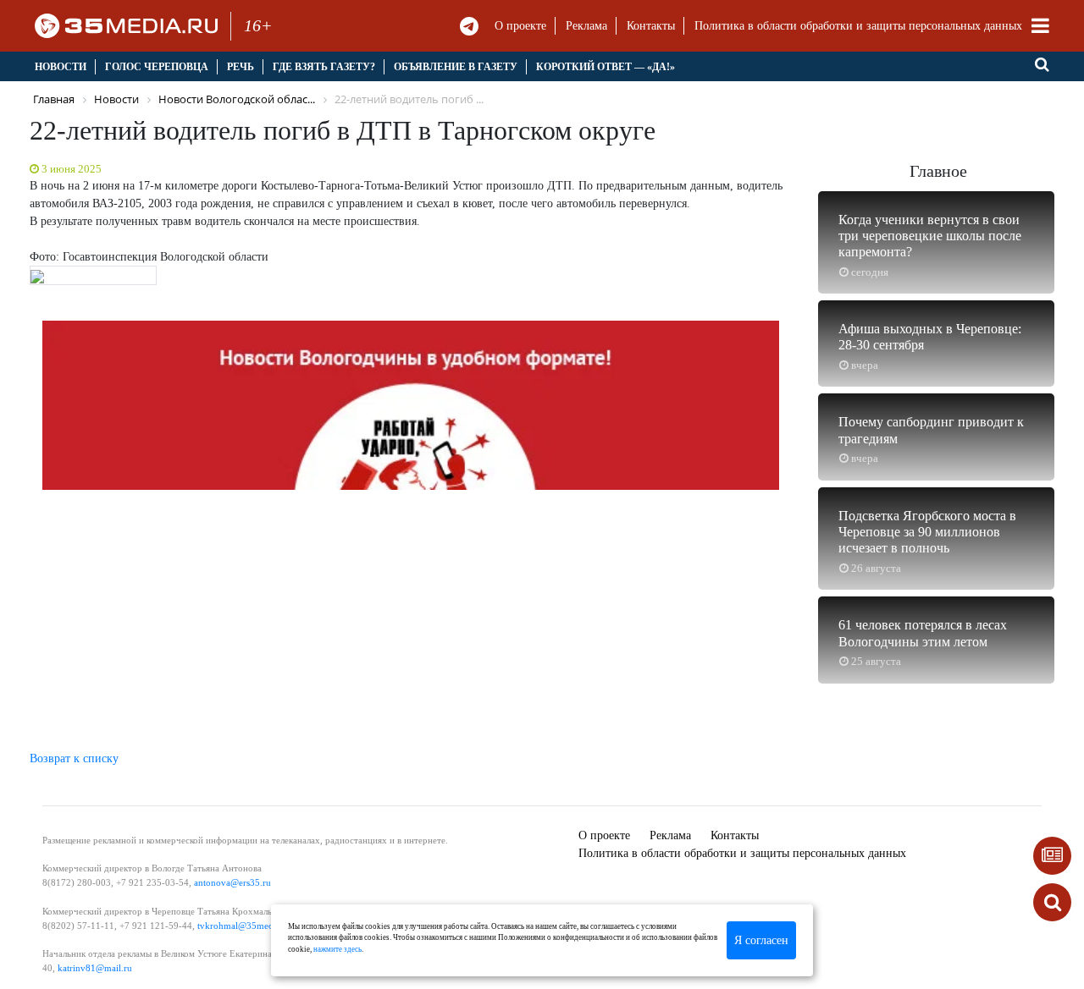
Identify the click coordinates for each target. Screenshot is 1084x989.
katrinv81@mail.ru (95, 968)
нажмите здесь (337, 949)
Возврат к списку (74, 758)
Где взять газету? (324, 67)
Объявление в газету (455, 67)
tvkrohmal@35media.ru (244, 925)
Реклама (586, 25)
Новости (60, 67)
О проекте (520, 25)
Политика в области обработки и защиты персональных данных (858, 25)
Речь (240, 67)
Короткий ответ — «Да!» (605, 67)
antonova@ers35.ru (232, 882)
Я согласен (761, 940)
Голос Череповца (156, 67)
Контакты (651, 25)
